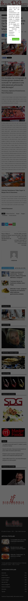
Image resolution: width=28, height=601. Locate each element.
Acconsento (15, 39)
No (10, 39)
